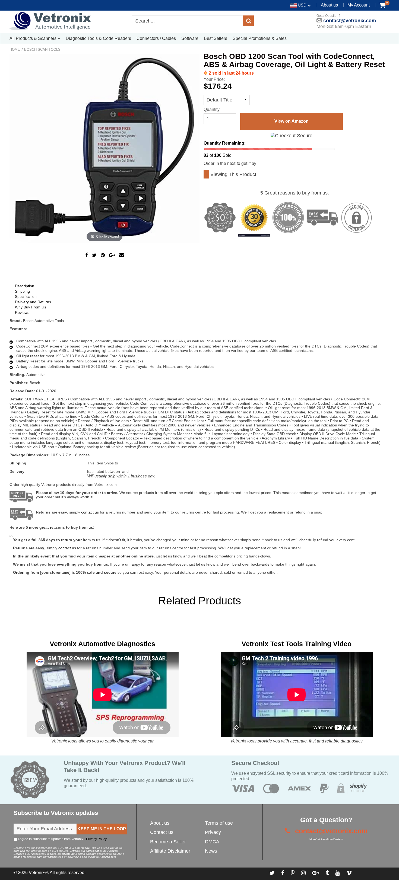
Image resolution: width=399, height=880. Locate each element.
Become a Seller (168, 841)
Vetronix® (38, 872)
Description (24, 286)
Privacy (213, 832)
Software (189, 38)
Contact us (161, 832)
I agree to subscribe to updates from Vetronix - (62, 839)
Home (15, 49)
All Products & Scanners (34, 38)
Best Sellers (215, 38)
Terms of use (219, 823)
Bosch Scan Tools (42, 49)
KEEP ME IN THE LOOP (101, 829)
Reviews (22, 312)
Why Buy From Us (30, 307)
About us (329, 5)
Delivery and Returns (33, 302)
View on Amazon (291, 121)
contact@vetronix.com (349, 20)
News (211, 851)
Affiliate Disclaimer (170, 851)
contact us (67, 548)
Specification (26, 296)
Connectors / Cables (156, 38)
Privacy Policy (96, 839)
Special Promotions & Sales (260, 38)
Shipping (22, 291)
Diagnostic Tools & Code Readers (98, 38)
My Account (358, 5)
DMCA (212, 841)
